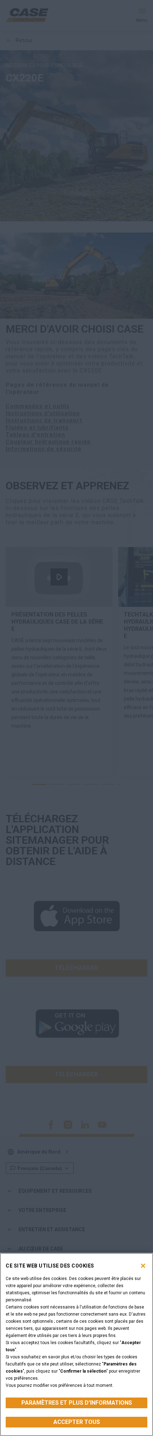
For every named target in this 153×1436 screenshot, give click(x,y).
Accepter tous (76, 1422)
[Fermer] (143, 1265)
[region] (76, 1344)
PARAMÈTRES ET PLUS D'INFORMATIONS (76, 1402)
